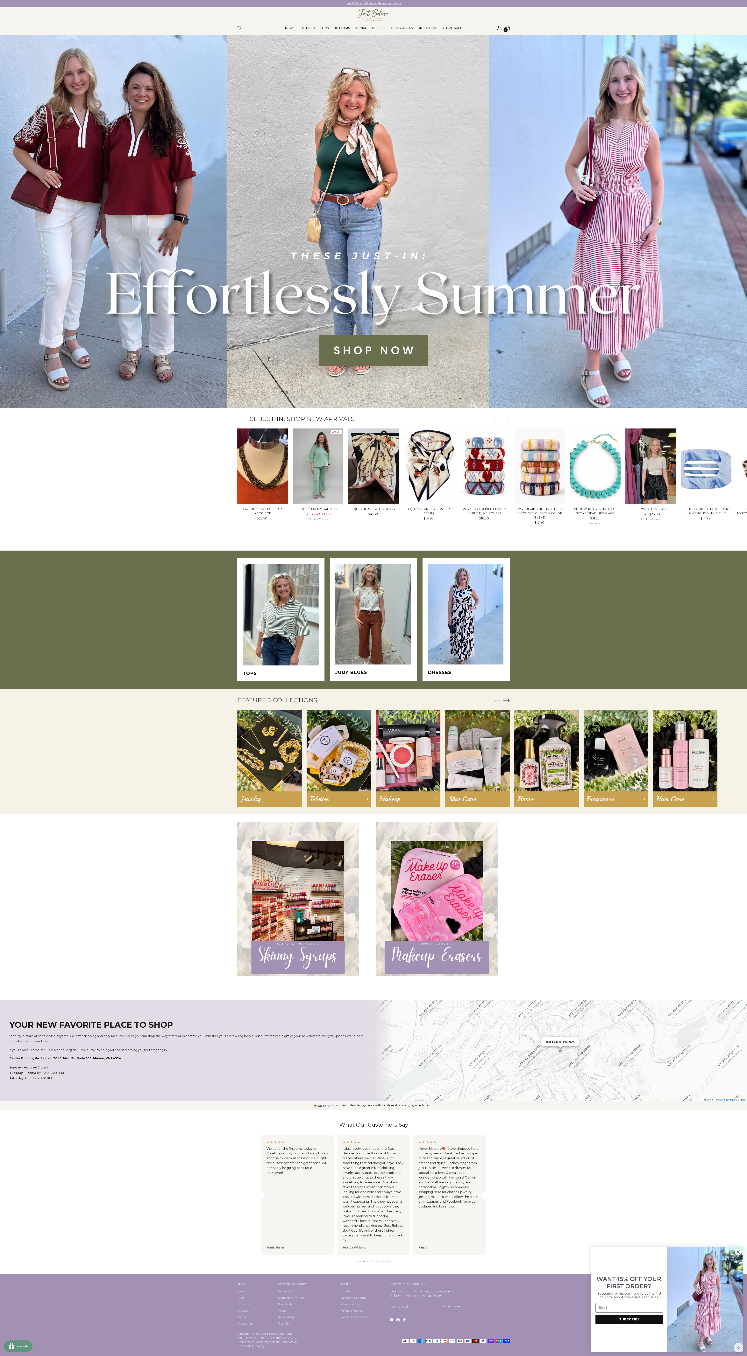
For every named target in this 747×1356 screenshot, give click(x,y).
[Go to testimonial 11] (389, 1261)
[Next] (414, 3)
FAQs (282, 1310)
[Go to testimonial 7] (376, 1261)
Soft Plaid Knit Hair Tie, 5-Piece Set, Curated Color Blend (540, 513)
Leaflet (710, 1099)
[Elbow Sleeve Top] (650, 466)
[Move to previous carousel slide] (497, 419)
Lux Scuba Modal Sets (318, 509)
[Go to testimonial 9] (383, 1261)
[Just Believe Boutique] (373, 15)
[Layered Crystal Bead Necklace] (262, 466)
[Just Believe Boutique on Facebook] (392, 1320)
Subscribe (452, 1306)
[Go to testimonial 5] (370, 1261)
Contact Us (285, 1291)
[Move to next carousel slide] (506, 419)
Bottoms (243, 1304)
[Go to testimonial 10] (386, 1261)
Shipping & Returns (291, 1298)
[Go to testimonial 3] (364, 1261)
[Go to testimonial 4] (367, 1261)
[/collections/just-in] (373, 221)
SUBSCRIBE (629, 1319)
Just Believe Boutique (278, 1334)
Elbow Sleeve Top (651, 509)
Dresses (242, 1310)
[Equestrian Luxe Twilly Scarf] (429, 466)
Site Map (284, 1323)
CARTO (742, 1099)
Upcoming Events (353, 1298)
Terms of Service (352, 1310)
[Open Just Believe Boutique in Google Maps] (560, 1050)
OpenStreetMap (726, 1099)
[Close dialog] (738, 1252)
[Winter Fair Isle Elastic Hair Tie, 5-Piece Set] (484, 466)
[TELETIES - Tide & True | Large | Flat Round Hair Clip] (706, 466)
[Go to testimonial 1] (358, 1261)
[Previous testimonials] (261, 1195)
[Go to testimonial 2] (361, 1261)
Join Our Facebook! (354, 1317)
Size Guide (285, 1304)
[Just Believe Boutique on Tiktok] (404, 1320)
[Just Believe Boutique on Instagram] (398, 1320)
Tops (240, 1298)
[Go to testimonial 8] (380, 1261)
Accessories (245, 1323)
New (240, 1291)
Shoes (241, 1317)
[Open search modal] (239, 28)
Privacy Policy (350, 1304)
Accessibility (286, 1317)
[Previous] (332, 3)
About (345, 1291)
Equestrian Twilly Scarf (373, 509)
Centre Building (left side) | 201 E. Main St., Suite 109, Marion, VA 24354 (65, 1058)
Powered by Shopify (251, 1346)
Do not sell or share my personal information (267, 1342)
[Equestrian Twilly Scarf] (373, 466)
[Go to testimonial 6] (373, 1261)
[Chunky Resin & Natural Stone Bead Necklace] (595, 466)
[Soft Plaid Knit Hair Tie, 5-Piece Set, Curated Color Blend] (540, 466)
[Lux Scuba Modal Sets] (318, 466)
